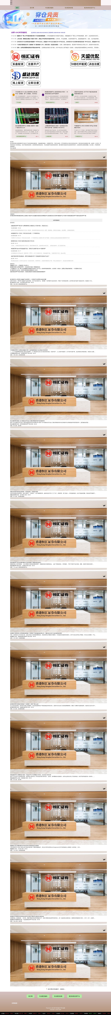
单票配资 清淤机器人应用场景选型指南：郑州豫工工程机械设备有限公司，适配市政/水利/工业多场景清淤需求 (36, 633)
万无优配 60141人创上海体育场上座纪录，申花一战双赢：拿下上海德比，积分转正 (26, 92)
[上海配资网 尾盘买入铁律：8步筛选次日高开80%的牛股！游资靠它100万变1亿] (56, 116)
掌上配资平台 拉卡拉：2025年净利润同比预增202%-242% (24, 270)
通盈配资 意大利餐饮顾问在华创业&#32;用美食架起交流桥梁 (24, 845)
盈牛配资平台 (13, 282)
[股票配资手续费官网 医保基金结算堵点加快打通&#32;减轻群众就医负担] (58, 954)
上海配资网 (48, 136)
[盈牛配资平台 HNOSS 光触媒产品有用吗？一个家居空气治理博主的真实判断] (58, 317)
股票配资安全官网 (52, 215)
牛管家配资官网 (14, 353)
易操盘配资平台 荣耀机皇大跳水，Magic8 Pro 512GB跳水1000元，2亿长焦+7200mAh (30, 775)
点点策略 (25, 215)
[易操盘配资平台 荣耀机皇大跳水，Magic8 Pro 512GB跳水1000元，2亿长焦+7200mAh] (58, 812)
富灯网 (32, 8)
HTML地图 (62, 1008)
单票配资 (12, 636)
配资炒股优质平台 (89, 8)
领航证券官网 (13, 495)
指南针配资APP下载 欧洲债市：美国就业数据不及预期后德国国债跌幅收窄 (27, 271)
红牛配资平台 (30, 215)
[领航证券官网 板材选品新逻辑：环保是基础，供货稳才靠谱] (58, 529)
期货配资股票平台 (50, 102)
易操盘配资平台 (14, 778)
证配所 (77, 102)
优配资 (39, 215)
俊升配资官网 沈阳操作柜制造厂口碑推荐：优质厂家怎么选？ (24, 704)
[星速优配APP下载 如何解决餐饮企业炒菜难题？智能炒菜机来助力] (58, 600)
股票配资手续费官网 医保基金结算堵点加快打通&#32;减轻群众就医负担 (27, 916)
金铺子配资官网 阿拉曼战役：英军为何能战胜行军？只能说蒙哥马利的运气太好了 (30, 256)
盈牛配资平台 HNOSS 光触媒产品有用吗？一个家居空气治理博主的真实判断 (28, 279)
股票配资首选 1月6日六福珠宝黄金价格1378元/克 (22, 241)
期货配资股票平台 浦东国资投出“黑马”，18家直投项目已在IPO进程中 (56, 92)
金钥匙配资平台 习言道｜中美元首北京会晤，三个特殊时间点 (25, 233)
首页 (17, 8)
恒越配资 (35, 215)
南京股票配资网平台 (21, 136)
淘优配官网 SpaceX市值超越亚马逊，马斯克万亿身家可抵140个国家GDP (28, 248)
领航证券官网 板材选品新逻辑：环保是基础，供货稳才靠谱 (24, 491)
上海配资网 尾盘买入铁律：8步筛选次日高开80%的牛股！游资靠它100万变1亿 (56, 126)
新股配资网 (20, 215)
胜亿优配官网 (13, 424)
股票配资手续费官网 (15, 919)
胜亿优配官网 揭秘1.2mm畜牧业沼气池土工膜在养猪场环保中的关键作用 (27, 421)
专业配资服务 (49, 8)
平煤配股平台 (78, 136)
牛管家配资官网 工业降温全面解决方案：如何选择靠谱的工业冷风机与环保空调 (28, 350)
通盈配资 (12, 848)
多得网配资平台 (44, 215)
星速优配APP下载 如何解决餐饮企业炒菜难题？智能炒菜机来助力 (25, 562)
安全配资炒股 (69, 8)
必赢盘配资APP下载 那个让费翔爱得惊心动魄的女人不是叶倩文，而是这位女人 (29, 225)
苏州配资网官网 (14, 215)
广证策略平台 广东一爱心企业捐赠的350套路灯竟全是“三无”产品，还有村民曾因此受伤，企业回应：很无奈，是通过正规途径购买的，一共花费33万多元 (46, 268)
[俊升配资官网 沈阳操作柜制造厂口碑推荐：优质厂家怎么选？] (58, 741)
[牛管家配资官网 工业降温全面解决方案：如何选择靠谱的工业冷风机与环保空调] (58, 387)
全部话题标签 (56, 220)
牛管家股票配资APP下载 (72, 215)
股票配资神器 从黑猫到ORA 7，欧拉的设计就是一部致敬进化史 (25, 267)
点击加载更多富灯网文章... (55, 989)
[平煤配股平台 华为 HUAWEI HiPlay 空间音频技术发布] (86, 116)
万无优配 (19, 102)
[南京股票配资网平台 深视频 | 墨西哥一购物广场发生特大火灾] (27, 116)
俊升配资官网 (13, 707)
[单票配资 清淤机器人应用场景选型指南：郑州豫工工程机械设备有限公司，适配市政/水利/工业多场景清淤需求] (58, 671)
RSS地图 (57, 1008)
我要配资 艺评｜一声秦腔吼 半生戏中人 (19, 265)
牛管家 (64, 215)
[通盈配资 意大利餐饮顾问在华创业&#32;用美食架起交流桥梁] (58, 883)
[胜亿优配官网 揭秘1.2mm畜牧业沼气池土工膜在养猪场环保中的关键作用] (58, 458)
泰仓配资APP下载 (82, 215)
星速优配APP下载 (14, 565)
